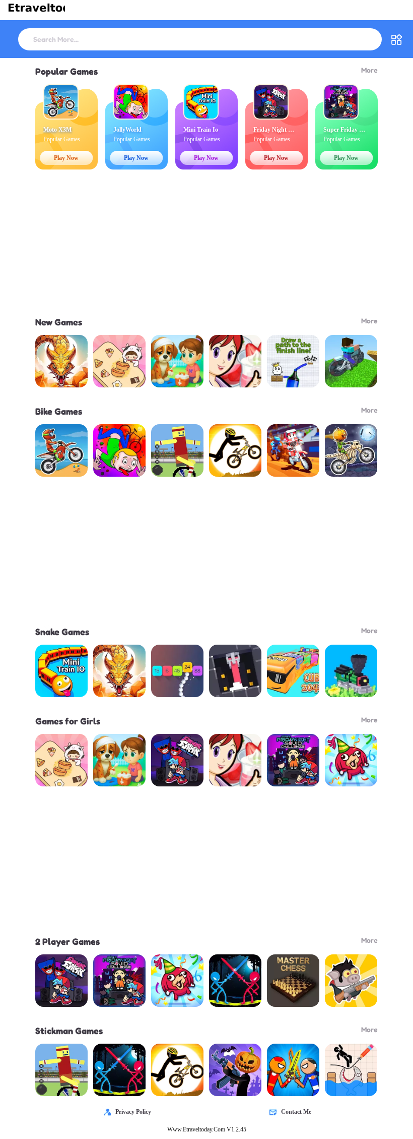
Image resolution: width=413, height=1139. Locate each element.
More (369, 70)
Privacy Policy (133, 1111)
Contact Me (296, 1111)
